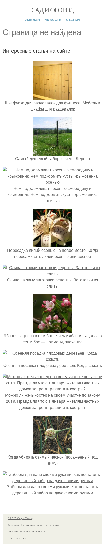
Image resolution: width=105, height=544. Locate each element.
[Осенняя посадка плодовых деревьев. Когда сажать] (52, 359)
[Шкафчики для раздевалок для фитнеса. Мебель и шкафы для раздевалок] (52, 97)
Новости (52, 19)
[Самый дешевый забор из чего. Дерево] (52, 152)
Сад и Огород (52, 9)
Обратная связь (17, 538)
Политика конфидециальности (26, 531)
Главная (31, 19)
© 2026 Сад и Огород (21, 518)
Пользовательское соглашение (40, 525)
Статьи (73, 19)
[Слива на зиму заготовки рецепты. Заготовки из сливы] (52, 274)
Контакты (13, 525)
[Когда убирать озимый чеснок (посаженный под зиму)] (52, 451)
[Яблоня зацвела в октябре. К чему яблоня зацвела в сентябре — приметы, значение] (52, 329)
